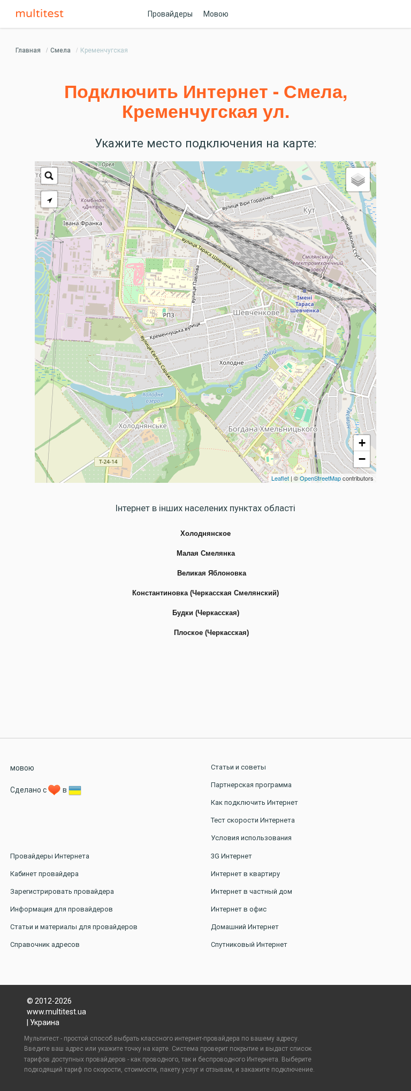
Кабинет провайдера (44, 874)
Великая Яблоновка (211, 573)
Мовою (216, 14)
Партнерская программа (251, 785)
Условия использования (251, 838)
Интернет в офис (239, 909)
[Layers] (358, 179)
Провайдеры (170, 14)
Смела (60, 50)
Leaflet (280, 478)
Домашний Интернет (245, 927)
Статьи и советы (238, 767)
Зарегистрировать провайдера (62, 891)
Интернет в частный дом (251, 891)
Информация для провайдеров (61, 909)
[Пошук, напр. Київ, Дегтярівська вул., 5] (49, 176)
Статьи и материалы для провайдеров (74, 927)
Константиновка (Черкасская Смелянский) (205, 593)
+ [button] (362, 443)
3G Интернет (231, 856)
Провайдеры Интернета (49, 856)
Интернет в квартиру (245, 874)
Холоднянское (205, 533)
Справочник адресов (45, 944)
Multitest (42, 14)
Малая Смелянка (206, 553)
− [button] (362, 459)
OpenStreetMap (320, 478)
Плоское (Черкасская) (211, 633)
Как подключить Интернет (254, 802)
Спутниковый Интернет (249, 944)
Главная (28, 50)
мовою (22, 768)
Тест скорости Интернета (253, 820)
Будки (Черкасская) (205, 613)
